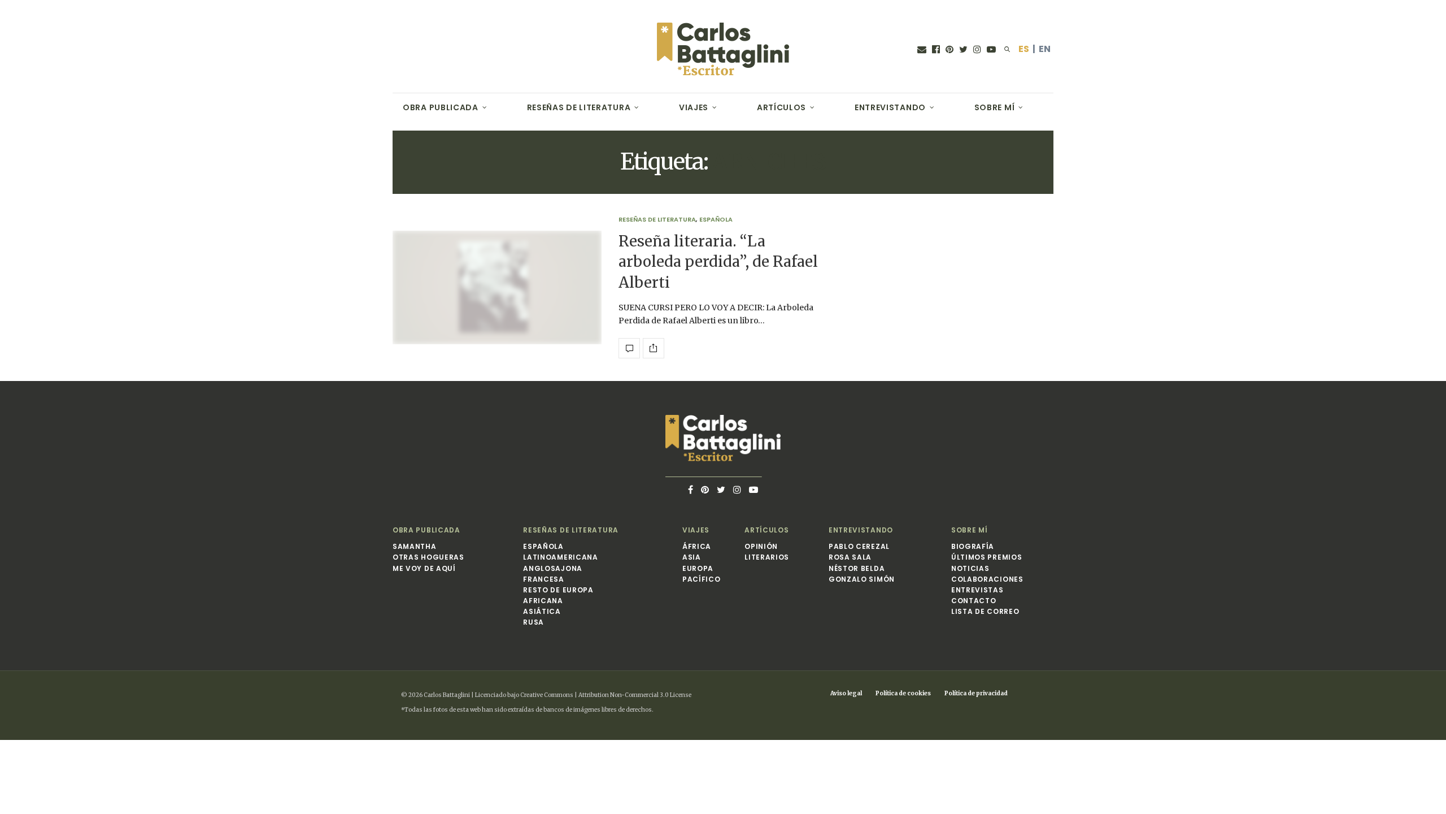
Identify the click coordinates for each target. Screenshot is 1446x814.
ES (1023, 48)
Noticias (970, 568)
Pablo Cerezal (859, 546)
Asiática (542, 611)
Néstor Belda (857, 568)
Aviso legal (846, 693)
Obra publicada (440, 107)
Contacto (973, 600)
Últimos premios (986, 557)
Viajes (693, 107)
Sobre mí (994, 107)
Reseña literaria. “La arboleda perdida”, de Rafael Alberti (718, 262)
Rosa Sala (850, 557)
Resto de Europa (558, 590)
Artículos (781, 107)
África (696, 546)
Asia (691, 557)
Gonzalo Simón (862, 579)
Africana (543, 600)
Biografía (972, 546)
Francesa (543, 579)
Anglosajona (552, 568)
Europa (697, 568)
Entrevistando (890, 107)
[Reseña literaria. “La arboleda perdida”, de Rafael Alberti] (497, 288)
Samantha (415, 546)
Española (716, 220)
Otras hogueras (428, 557)
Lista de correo (985, 611)
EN (1045, 48)
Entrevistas (977, 590)
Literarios (766, 557)
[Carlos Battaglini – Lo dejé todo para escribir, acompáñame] (723, 49)
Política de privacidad (976, 693)
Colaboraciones (987, 579)
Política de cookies (903, 693)
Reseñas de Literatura (579, 107)
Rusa (533, 622)
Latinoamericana (560, 557)
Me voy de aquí (424, 568)
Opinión (761, 546)
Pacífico (701, 579)
